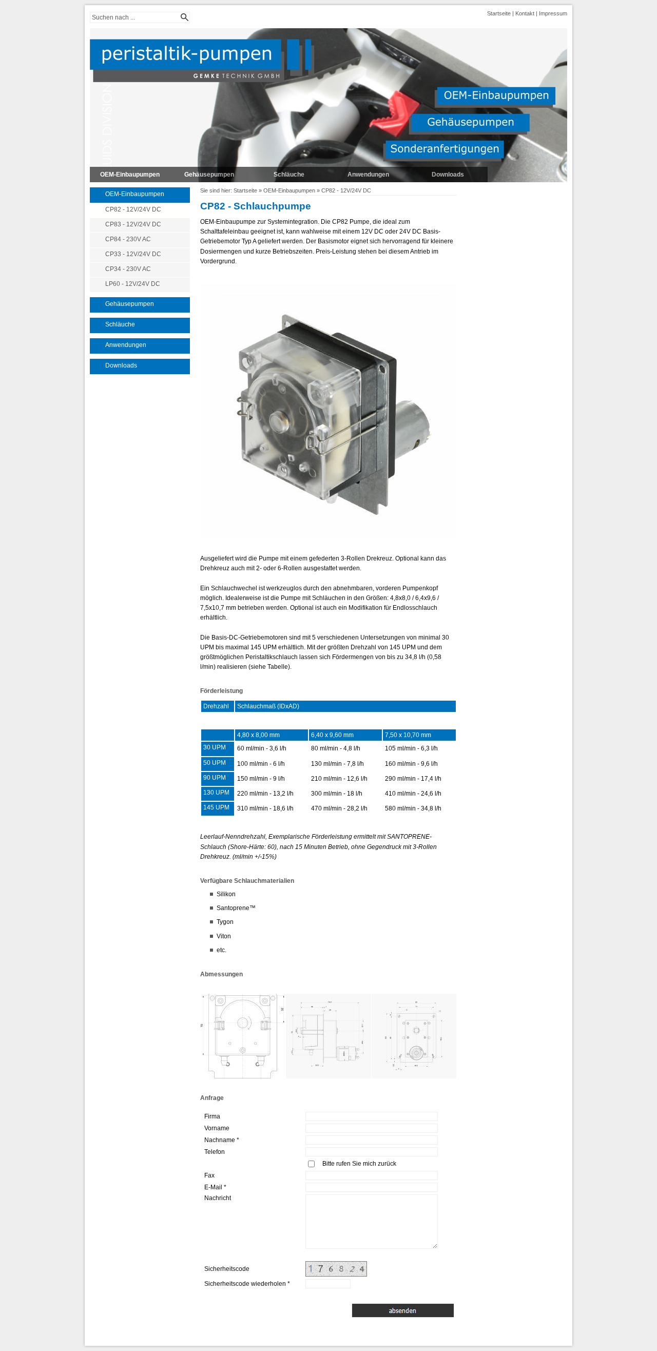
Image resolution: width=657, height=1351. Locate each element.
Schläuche (289, 174)
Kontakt (524, 13)
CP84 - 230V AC (128, 239)
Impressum (553, 13)
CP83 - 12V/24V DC (133, 224)
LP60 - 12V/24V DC (132, 283)
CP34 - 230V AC (128, 269)
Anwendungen (368, 174)
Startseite (499, 13)
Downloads (448, 174)
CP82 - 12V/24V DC (133, 209)
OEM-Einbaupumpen (130, 174)
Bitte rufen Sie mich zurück (359, 1163)
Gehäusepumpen (209, 174)
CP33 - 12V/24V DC (133, 254)
